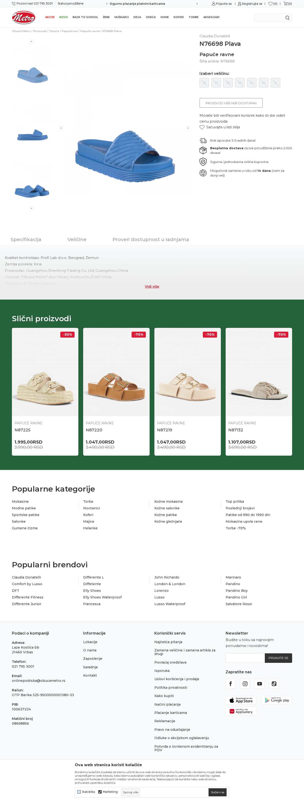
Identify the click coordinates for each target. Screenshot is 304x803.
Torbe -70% (236, 528)
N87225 (22, 430)
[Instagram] (245, 683)
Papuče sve (69, 31)
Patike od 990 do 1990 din (248, 515)
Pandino (233, 584)
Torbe (194, 17)
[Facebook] (230, 683)
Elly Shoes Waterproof (102, 597)
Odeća (151, 17)
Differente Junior (26, 604)
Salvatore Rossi (239, 604)
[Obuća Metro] (24, 17)
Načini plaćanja (167, 704)
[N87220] (116, 372)
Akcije (50, 17)
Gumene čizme (25, 528)
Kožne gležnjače (168, 521)
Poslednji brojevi (240, 508)
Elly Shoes (92, 590)
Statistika (88, 791)
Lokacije (90, 642)
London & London (169, 584)
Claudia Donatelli (26, 577)
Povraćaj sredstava (170, 662)
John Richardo (166, 577)
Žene (106, 17)
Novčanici (91, 508)
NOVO (63, 17)
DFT (15, 590)
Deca (137, 17)
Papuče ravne (90, 31)
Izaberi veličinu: (214, 74)
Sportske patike (25, 515)
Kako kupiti (164, 696)
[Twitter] (274, 683)
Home (165, 17)
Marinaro (233, 577)
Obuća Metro (21, 31)
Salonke (19, 521)
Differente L (93, 577)
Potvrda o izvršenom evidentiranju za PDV (186, 748)
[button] (220, 127)
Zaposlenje (92, 658)
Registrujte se (252, 3)
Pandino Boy (237, 590)
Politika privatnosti (170, 687)
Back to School (85, 17)
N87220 (94, 430)
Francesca (91, 604)
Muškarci (121, 17)
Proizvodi (39, 31)
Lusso (159, 597)
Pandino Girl (236, 597)
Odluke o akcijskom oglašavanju (181, 738)
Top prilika (235, 501)
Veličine (76, 239)
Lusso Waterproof (169, 604)
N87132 (235, 430)
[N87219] (188, 372)
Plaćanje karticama (170, 713)
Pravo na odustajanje (172, 729)
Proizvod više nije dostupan (231, 103)
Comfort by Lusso (27, 584)
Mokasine (20, 501)
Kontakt (90, 675)
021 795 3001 (23, 666)
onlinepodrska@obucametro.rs (38, 681)
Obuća (54, 31)
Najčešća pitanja (168, 642)
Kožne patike (165, 515)
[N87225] (45, 372)
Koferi (179, 17)
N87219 (164, 430)
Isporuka (162, 671)
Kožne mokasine (168, 501)
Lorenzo (161, 590)
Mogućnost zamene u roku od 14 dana (152, 3)
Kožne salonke (167, 508)
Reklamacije (164, 721)
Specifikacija (26, 239)
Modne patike (24, 508)
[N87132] (259, 372)
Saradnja (90, 667)
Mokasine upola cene (244, 521)
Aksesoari (211, 17)
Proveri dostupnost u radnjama (151, 239)
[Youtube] (259, 683)
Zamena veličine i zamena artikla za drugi (184, 652)
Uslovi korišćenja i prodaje (176, 679)
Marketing (110, 791)
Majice (88, 521)
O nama (89, 650)
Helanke (90, 528)
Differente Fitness (27, 597)
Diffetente (92, 584)
